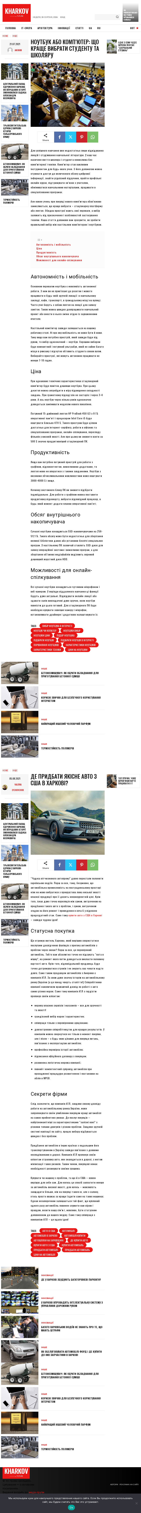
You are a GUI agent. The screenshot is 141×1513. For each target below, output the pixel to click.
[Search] (117, 17)
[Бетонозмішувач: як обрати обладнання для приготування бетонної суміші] (14, 151)
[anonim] (11, 50)
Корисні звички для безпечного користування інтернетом (71, 699)
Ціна (39, 248)
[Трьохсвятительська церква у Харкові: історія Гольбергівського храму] (14, 113)
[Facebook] (59, 137)
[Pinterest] (81, 137)
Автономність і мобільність (53, 244)
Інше (15, 35)
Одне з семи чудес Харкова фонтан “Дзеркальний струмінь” (127, 46)
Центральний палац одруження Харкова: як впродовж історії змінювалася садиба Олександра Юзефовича (14, 91)
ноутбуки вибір (71, 630)
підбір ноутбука (66, 635)
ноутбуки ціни (42, 635)
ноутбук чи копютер (45, 630)
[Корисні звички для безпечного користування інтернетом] (19, 697)
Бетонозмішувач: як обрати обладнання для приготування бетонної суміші (14, 168)
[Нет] (136, 1503)
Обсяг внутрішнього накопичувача (57, 256)
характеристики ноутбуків (81, 645)
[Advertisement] (124, 113)
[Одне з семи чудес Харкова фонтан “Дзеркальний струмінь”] (112, 47)
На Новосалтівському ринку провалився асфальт (130, 15)
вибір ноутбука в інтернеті (57, 626)
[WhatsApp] (92, 137)
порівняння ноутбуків (46, 645)
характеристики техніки (47, 649)
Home (5, 35)
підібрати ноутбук (44, 640)
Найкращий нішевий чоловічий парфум (66, 724)
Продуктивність (46, 252)
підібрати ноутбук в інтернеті (77, 640)
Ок (71, 1507)
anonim (18, 50)
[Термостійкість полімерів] (14, 187)
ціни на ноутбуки (77, 649)
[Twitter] (70, 137)
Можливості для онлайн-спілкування (59, 260)
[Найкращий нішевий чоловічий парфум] (19, 722)
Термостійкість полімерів (11, 201)
